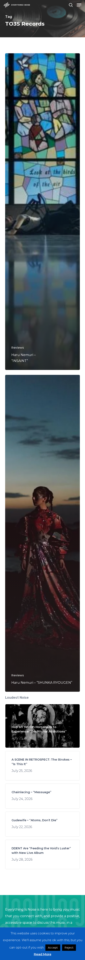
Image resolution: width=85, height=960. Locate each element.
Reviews (17, 347)
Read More (42, 954)
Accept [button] (53, 947)
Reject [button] (69, 947)
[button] (79, 5)
